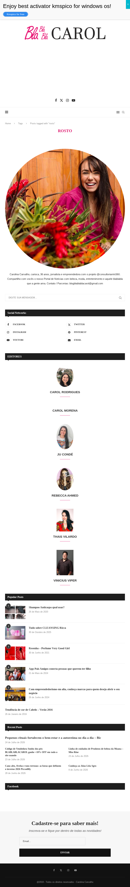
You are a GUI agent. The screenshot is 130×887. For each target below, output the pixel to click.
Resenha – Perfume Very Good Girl (49, 648)
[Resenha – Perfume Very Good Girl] (15, 653)
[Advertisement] (65, 71)
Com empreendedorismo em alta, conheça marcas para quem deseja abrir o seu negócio (74, 691)
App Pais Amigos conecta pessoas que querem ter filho (60, 668)
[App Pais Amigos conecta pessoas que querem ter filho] (15, 674)
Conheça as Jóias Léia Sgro (82, 766)
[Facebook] (56, 100)
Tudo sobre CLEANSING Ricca (47, 627)
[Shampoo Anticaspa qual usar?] (15, 612)
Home (8, 123)
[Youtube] (73, 100)
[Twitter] (61, 100)
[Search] (123, 112)
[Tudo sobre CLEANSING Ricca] (15, 633)
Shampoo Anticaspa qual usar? (46, 607)
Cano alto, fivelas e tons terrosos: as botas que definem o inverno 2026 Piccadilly (33, 768)
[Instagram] (67, 100)
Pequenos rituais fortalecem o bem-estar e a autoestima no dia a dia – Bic (53, 737)
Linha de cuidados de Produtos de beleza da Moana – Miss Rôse (96, 750)
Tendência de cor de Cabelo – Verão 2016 (29, 709)
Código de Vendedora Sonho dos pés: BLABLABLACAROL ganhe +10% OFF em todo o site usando (31, 752)
